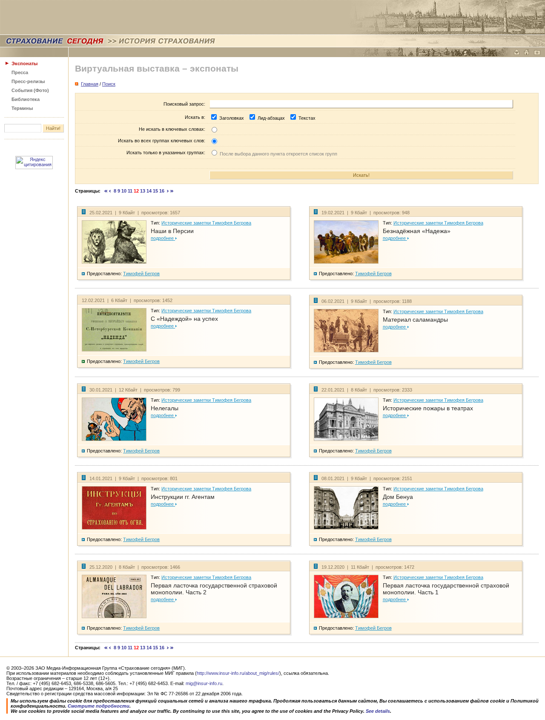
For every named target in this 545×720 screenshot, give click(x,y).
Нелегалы (164, 408)
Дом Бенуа (398, 496)
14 (149, 190)
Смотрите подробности (98, 705)
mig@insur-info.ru (204, 683)
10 (123, 190)
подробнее (163, 238)
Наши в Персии (172, 231)
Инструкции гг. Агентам (183, 496)
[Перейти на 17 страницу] (168, 190)
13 (142, 190)
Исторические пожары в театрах (428, 408)
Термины (22, 108)
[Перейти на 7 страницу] (110, 190)
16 (161, 190)
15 (155, 190)
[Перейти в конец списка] (172, 190)
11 (130, 190)
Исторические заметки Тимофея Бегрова (206, 222)
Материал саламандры (415, 319)
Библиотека (25, 99)
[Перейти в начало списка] (106, 190)
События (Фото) (30, 90)
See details (378, 711)
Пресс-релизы (28, 81)
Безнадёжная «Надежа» (416, 231)
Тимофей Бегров (141, 273)
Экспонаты (24, 63)
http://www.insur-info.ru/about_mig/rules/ (238, 673)
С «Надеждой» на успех (184, 318)
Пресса (19, 72)
